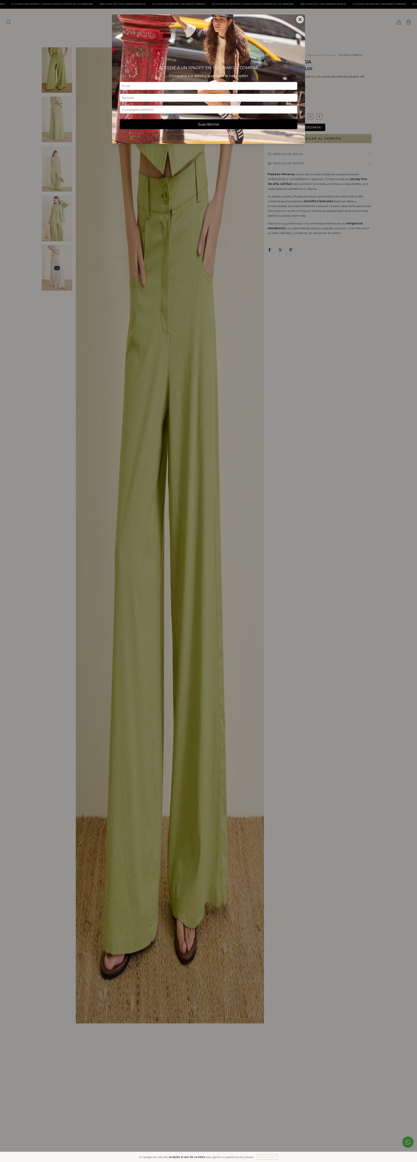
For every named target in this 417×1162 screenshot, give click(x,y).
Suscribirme (208, 124)
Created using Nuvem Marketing (208, 140)
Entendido (267, 1157)
